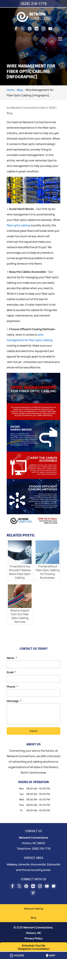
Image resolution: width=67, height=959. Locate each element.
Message (14, 701)
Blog (10, 113)
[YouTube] (50, 29)
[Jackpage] (33, 893)
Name (12, 658)
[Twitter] (23, 28)
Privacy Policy (34, 938)
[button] (60, 41)
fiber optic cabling (18, 225)
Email (11, 672)
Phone (12, 686)
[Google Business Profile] (54, 886)
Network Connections (24, 107)
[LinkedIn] (37, 29)
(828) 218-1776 (33, 3)
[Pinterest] (30, 29)
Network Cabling (33, 908)
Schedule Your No (33, 947)
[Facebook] (16, 29)
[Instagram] (43, 29)
